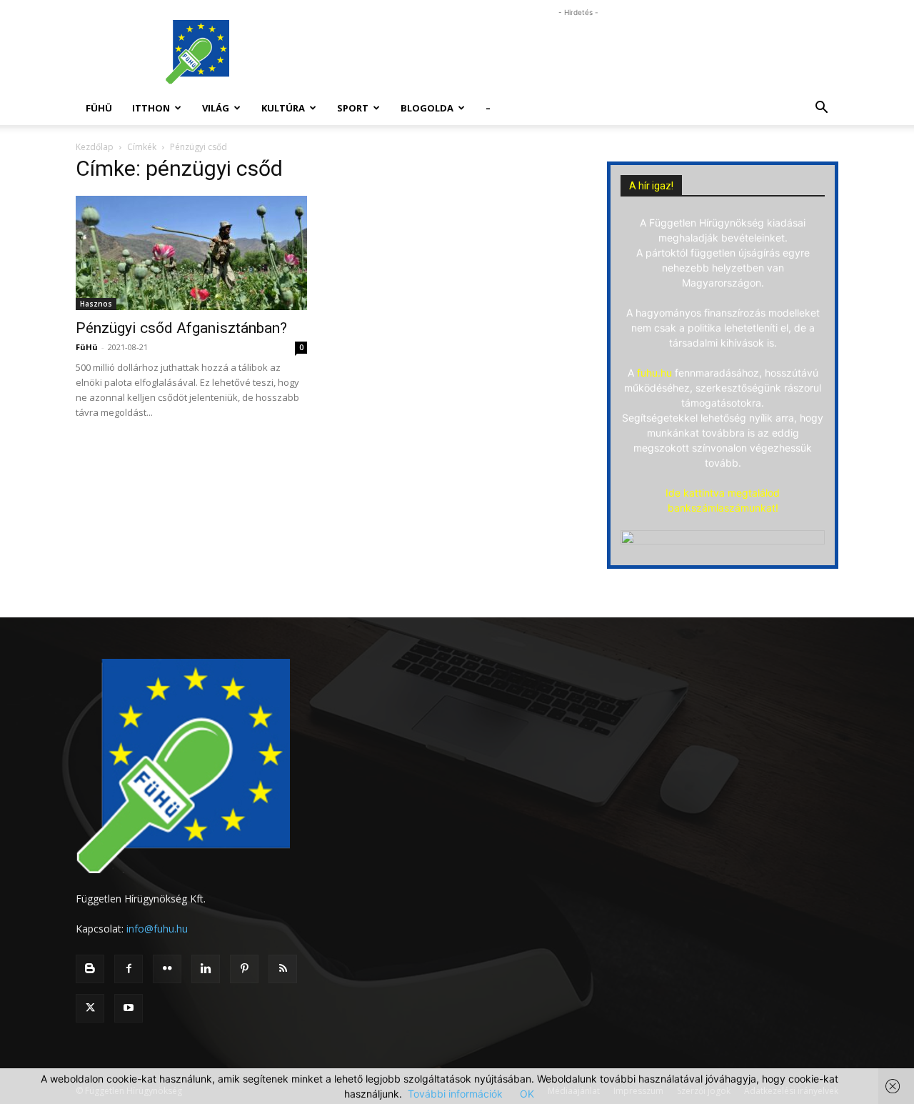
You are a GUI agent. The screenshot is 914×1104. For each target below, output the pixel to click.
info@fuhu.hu (157, 928)
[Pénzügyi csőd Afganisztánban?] (191, 253)
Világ (215, 107)
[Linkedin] (205, 969)
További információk (455, 1094)
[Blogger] (90, 969)
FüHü (99, 107)
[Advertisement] (578, 52)
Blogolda (427, 107)
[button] (821, 109)
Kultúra (283, 107)
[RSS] (282, 969)
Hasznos (96, 304)
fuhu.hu (654, 373)
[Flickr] (167, 969)
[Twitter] (90, 1008)
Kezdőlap (95, 147)
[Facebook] (128, 969)
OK (527, 1094)
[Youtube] (128, 1008)
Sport (352, 107)
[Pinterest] (244, 969)
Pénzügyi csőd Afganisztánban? (181, 328)
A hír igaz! (651, 186)
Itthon (151, 107)
